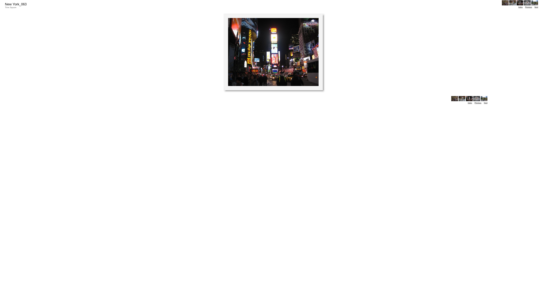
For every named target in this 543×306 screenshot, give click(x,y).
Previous (528, 7)
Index (520, 7)
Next (536, 7)
